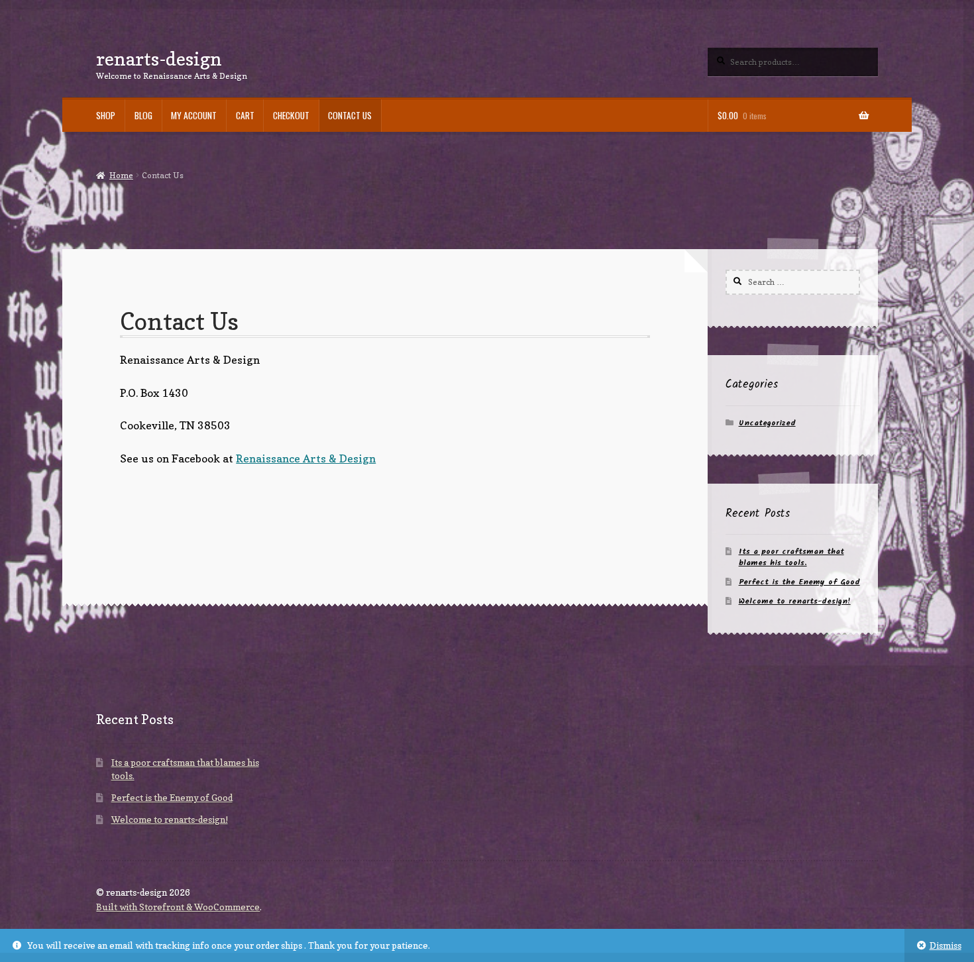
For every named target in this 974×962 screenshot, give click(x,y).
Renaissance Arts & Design (306, 458)
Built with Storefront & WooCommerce (178, 907)
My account (194, 115)
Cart (245, 115)
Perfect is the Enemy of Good (799, 582)
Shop (105, 115)
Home (121, 175)
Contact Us (350, 115)
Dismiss (945, 945)
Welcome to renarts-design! (795, 601)
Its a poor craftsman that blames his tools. (791, 557)
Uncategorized (767, 423)
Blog (143, 115)
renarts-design (159, 59)
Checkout (291, 115)
